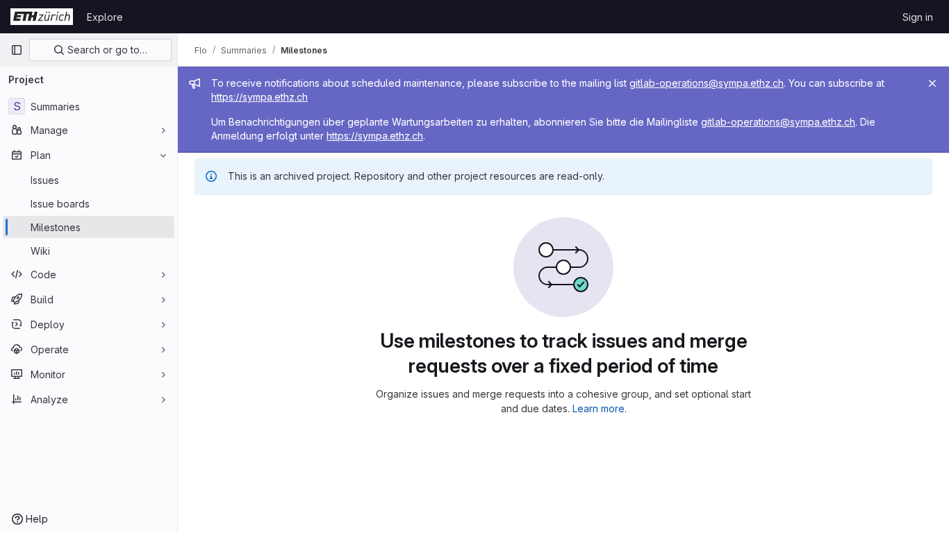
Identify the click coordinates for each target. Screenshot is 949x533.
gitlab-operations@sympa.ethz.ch (706, 83)
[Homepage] (42, 17)
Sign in (917, 17)
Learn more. (599, 408)
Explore (105, 17)
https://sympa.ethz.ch (259, 97)
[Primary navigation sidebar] (17, 50)
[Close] (932, 83)
